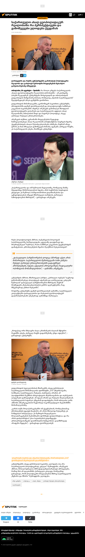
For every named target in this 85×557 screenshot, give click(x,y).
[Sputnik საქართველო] (10, 16)
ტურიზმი (78, 512)
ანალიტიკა (17, 512)
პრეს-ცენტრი (16, 481)
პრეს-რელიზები (53, 530)
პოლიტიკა (26, 481)
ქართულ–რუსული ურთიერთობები (54, 481)
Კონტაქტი (19, 530)
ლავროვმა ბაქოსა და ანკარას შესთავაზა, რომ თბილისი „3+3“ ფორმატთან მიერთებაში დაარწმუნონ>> (40, 459)
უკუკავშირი (75, 533)
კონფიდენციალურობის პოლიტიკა (13, 533)
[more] (71, 272)
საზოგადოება (47, 512)
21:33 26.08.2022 (16, 32)
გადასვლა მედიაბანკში (42, 184)
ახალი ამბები (36, 481)
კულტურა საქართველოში (63, 512)
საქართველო (16, 485)
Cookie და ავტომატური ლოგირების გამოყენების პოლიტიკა (48, 533)
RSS (61, 530)
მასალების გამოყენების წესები (34, 530)
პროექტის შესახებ (8, 530)
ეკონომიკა (36, 512)
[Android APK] (7, 539)
